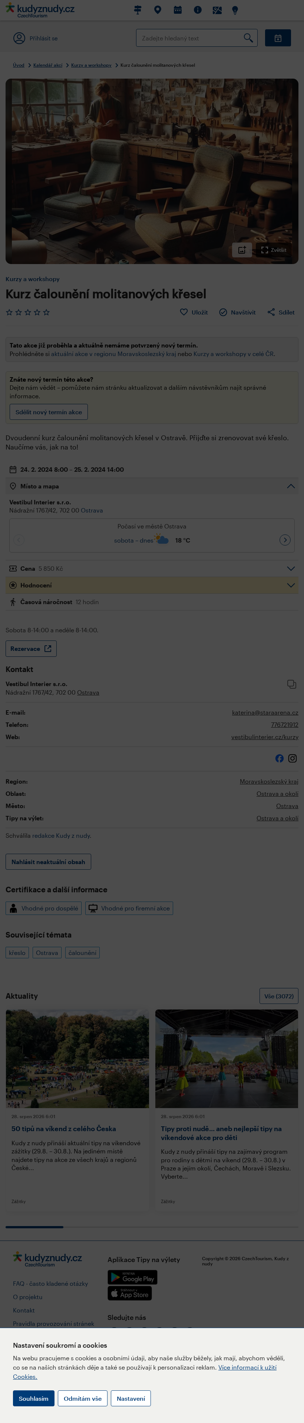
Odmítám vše (83, 1398)
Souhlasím (34, 1398)
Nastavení (131, 1398)
